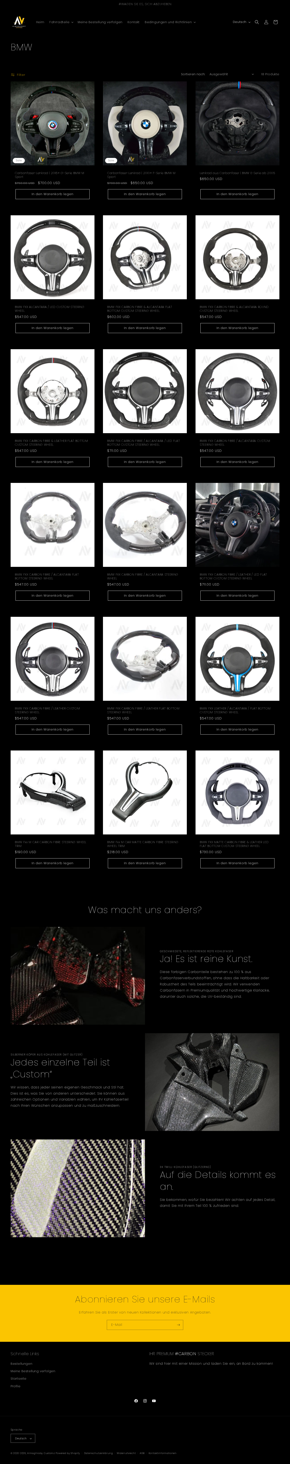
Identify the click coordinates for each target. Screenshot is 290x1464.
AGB (142, 1453)
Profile (15, 1386)
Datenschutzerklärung (98, 1453)
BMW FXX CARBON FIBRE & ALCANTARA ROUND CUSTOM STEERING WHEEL (234, 309)
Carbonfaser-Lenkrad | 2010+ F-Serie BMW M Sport (141, 175)
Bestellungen (21, 1364)
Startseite (19, 1379)
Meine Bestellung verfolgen (33, 1371)
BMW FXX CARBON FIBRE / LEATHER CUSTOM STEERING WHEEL (47, 710)
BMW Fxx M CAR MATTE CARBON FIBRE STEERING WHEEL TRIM (143, 844)
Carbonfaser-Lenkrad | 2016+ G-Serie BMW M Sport (49, 175)
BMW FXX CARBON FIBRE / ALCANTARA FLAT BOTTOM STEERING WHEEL (47, 576)
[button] (61, 22)
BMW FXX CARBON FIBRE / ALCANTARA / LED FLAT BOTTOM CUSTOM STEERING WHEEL (143, 443)
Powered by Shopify (68, 1453)
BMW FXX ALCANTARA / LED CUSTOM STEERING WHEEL (49, 309)
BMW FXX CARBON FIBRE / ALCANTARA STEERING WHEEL (142, 576)
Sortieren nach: (193, 74)
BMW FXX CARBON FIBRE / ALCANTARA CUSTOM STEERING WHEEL (235, 443)
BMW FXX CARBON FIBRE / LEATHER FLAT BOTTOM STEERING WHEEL (143, 710)
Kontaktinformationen (163, 1453)
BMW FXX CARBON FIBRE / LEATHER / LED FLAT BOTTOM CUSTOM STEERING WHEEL (233, 576)
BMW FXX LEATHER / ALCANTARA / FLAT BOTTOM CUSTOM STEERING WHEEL (235, 710)
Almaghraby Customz (41, 1453)
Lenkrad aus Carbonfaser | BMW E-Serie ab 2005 (237, 173)
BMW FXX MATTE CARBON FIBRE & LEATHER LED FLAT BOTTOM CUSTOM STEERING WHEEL (234, 844)
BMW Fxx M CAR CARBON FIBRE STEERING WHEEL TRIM (50, 844)
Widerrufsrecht (126, 1453)
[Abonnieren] (178, 1325)
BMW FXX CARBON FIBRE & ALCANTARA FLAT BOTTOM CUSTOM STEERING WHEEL (139, 309)
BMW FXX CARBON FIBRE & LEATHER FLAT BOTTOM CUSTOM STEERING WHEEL (51, 443)
